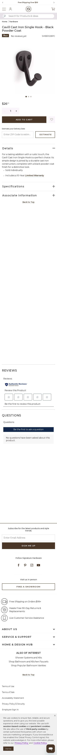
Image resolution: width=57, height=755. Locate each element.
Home (4, 22)
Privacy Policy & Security (13, 704)
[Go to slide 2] (28, 96)
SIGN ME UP (29, 545)
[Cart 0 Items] (53, 9)
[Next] (53, 2)
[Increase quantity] (16, 111)
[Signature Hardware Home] (28, 9)
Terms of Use (8, 686)
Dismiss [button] (8, 749)
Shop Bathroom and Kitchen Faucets (28, 661)
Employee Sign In (10, 709)
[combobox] (28, 16)
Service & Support (17, 636)
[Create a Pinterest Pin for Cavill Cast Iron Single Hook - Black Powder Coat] (5, 35)
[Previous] (3, 2)
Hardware (13, 22)
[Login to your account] (10, 9)
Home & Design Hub (17, 644)
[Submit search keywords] (4, 16)
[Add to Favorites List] (51, 119)
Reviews (9, 370)
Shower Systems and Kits (28, 657)
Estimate (46, 134)
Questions (11, 415)
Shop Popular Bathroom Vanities (28, 665)
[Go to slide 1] (26, 96)
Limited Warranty (34, 175)
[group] (28, 2)
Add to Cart (24, 119)
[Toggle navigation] (5, 9)
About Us (9, 629)
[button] (54, 715)
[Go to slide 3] (31, 96)
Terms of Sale (8, 692)
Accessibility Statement (13, 698)
